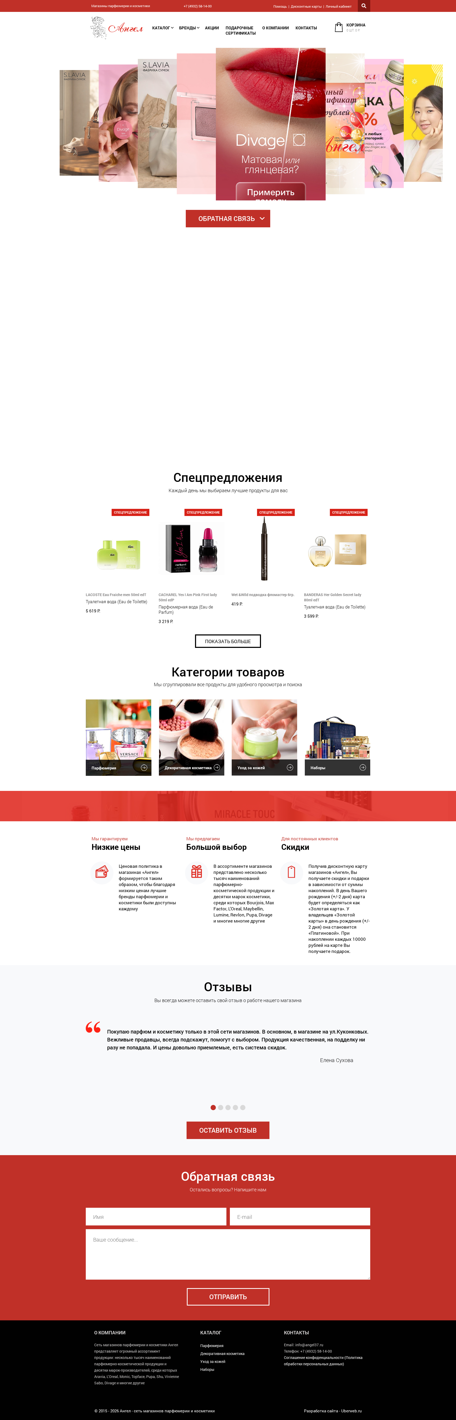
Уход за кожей (251, 767)
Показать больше (228, 641)
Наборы (318, 767)
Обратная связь (226, 218)
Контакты (306, 27)
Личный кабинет (339, 6)
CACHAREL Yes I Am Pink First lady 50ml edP (188, 597)
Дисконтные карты (306, 6)
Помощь (280, 6)
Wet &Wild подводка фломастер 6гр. (262, 594)
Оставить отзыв (228, 1130)
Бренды (187, 27)
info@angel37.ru (309, 1344)
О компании (275, 27)
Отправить (228, 1296)
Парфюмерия (104, 768)
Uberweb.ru (351, 1410)
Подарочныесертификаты (241, 30)
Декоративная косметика (188, 767)
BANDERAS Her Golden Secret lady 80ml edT (332, 597)
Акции (212, 27)
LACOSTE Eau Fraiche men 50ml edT (116, 594)
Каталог (161, 27)
